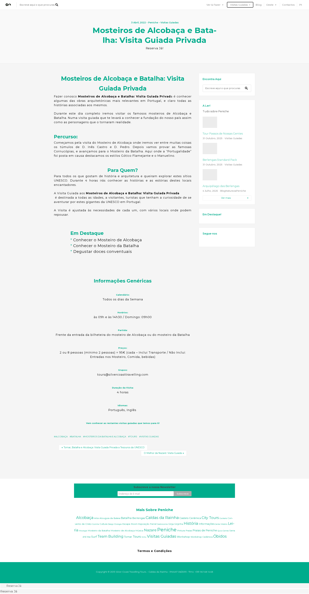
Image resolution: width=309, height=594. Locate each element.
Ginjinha (178, 524)
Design (111, 524)
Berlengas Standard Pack (220, 159)
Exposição (143, 524)
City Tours (210, 518)
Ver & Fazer (213, 4)
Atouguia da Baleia (109, 518)
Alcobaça (61, 436)
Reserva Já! (154, 48)
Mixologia (83, 531)
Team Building (110, 536)
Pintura (181, 530)
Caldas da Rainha (162, 517)
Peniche (153, 22)
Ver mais (226, 197)
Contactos (288, 4)
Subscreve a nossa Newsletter (155, 487)
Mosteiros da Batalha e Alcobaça (105, 436)
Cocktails (223, 518)
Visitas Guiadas (239, 4)
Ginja (171, 524)
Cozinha (95, 524)
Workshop (183, 536)
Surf (94, 536)
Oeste (269, 4)
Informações (207, 523)
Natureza (230, 190)
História (191, 523)
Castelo (184, 518)
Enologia (118, 524)
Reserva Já (13, 585)
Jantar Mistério (221, 524)
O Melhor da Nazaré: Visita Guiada (163, 453)
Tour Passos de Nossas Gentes (223, 133)
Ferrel (153, 524)
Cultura (103, 524)
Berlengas (138, 518)
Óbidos (220, 536)
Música (139, 530)
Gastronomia (162, 524)
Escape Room (130, 524)
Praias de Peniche (205, 530)
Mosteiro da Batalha (99, 530)
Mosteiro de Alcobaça (123, 530)
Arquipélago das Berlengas (221, 186)
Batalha (76, 436)
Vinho (143, 537)
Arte (96, 518)
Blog (259, 4)
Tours (133, 436)
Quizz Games (223, 531)
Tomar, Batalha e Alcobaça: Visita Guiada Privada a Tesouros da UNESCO (104, 447)
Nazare (150, 530)
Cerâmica (195, 518)
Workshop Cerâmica (202, 537)
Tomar (128, 536)
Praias (189, 530)
